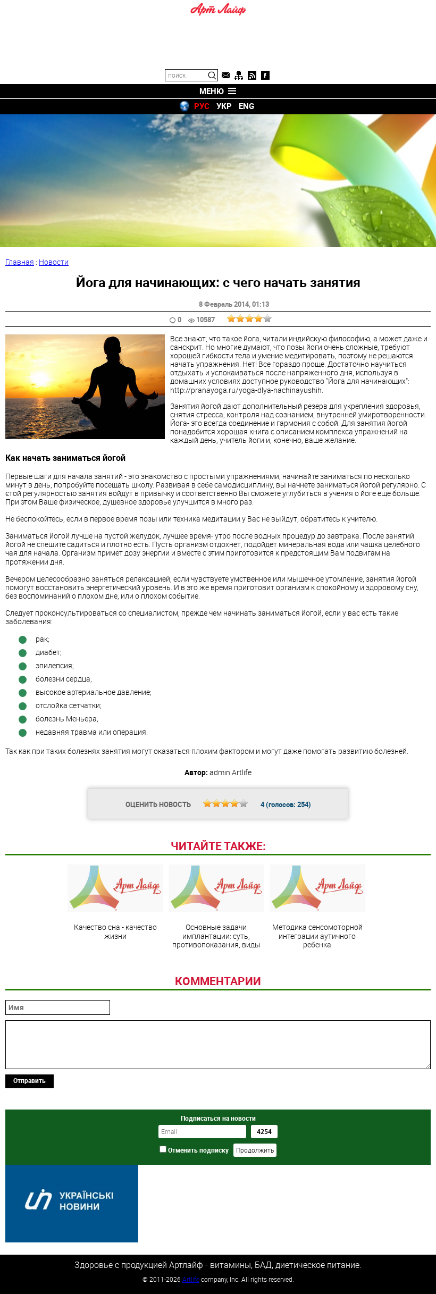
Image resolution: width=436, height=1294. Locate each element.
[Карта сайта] (238, 75)
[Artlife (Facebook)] (265, 75)
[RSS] (252, 75)
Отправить (29, 1080)
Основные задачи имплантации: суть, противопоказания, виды (216, 935)
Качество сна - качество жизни (115, 931)
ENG (246, 105)
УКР (224, 105)
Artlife (190, 1279)
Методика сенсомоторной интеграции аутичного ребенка (317, 935)
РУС (201, 105)
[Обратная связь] (225, 75)
